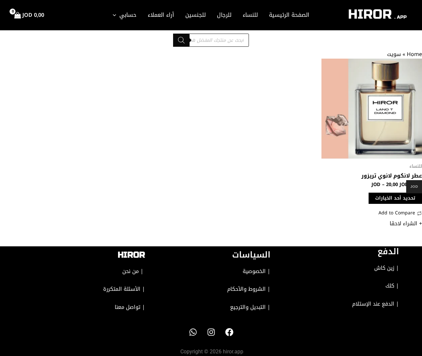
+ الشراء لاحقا (406, 223)
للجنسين (195, 15)
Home (414, 54)
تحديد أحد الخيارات (395, 198)
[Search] (181, 40)
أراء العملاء (161, 15)
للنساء (250, 15)
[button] (116, 15)
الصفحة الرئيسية (289, 15)
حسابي (127, 15)
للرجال (224, 15)
